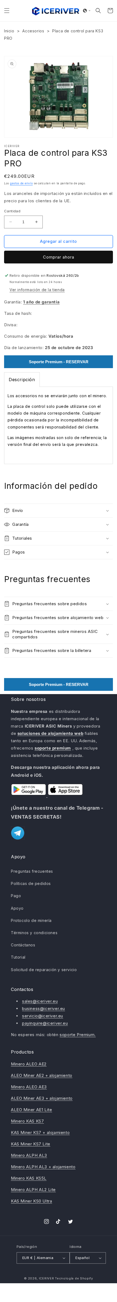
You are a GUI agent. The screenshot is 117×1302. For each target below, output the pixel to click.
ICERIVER (46, 1278)
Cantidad (12, 211)
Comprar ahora (58, 257)
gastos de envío (21, 183)
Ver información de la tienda (37, 289)
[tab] (22, 379)
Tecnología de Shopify (74, 1278)
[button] (7, 11)
